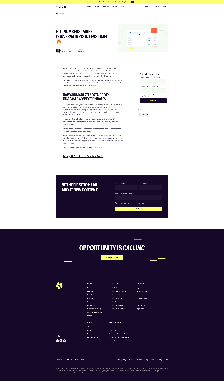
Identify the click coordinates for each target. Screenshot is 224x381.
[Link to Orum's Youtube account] (64, 340)
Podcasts (139, 295)
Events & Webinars (142, 298)
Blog (137, 288)
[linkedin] (147, 114)
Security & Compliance (94, 312)
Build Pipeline (116, 288)
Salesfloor (90, 295)
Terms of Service (157, 95)
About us (90, 327)
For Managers (116, 302)
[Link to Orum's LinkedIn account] (60, 340)
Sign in (146, 6)
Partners (90, 334)
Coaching (90, 291)
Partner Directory (93, 337)
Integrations (91, 305)
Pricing (89, 316)
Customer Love (141, 305)
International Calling (93, 309)
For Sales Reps (117, 298)
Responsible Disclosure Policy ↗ (119, 337)
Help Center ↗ (141, 309)
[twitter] (139, 114)
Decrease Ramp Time (119, 295)
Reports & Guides (142, 291)
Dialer (89, 288)
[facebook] (143, 114)
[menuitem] (88, 7)
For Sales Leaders (118, 305)
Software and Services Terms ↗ (119, 327)
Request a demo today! (83, 156)
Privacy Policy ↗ (114, 330)
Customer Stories (142, 302)
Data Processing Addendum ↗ (119, 334)
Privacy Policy (146, 96)
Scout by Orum (92, 302)
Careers (89, 330)
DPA (152, 360)
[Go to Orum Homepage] (61, 7)
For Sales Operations (119, 309)
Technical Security (114, 341)
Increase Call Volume (119, 291)
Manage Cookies (162, 360)
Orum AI (90, 298)
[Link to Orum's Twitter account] (57, 340)
